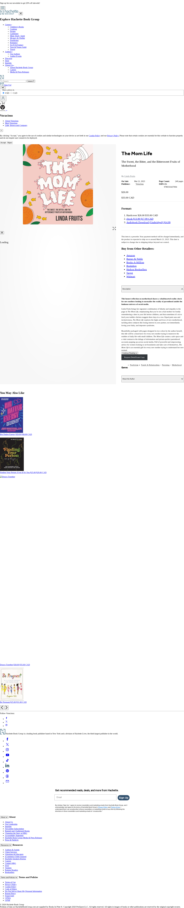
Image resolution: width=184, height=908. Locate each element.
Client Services (11, 852)
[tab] (92, 130)
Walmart (130, 276)
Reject (10, 143)
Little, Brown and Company (16, 125)
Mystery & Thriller (17, 38)
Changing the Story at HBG (16, 833)
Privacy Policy (11, 884)
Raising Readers (11, 870)
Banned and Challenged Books (17, 831)
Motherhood (177, 365)
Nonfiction (14, 40)
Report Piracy (10, 893)
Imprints (8, 63)
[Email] (7, 783)
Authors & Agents (12, 850)
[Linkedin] (7, 767)
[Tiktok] (7, 762)
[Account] (3, 98)
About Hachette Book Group (21, 67)
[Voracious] (6, 110)
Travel (12, 49)
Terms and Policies (8, 877)
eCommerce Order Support (15, 856)
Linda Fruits (129, 176)
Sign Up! (7, 85)
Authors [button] (8, 52)
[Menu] (3, 8)
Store (7, 61)
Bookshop (131, 266)
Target (129, 273)
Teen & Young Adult (18, 47)
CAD (15, 93)
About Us (9, 822)
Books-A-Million (135, 262)
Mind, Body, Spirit (17, 36)
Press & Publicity (12, 840)
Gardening (14, 34)
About (3, 817)
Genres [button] (8, 25)
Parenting (165, 365)
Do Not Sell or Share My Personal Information (23, 891)
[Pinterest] (7, 772)
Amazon (130, 255)
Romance (14, 43)
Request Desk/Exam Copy (134, 357)
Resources (5, 845)
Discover (8, 58)
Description (126, 289)
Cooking (13, 29)
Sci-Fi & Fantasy (16, 45)
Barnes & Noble (134, 259)
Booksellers (9, 872)
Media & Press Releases (19, 72)
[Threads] (7, 778)
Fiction (13, 31)
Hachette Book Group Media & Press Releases (23, 838)
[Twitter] (7, 746)
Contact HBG (10, 863)
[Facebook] (7, 741)
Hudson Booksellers (136, 269)
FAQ (7, 866)
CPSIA (8, 898)
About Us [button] (9, 65)
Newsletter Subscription (14, 829)
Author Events (16, 56)
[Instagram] (7, 751)
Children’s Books (17, 27)
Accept (3, 143)
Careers (13, 70)
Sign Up (123, 797)
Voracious (140, 184)
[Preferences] (3, 87)
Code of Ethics (11, 889)
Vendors (8, 868)
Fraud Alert (9, 896)
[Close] (2, 232)
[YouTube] (7, 757)
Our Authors (15, 54)
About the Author (128, 379)
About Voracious (11, 121)
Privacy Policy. (113, 136)
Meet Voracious (11, 123)
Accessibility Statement (14, 835)
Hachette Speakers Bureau (15, 859)
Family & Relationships (150, 365)
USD (7, 93)
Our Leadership (11, 824)
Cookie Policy (94, 136)
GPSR (7, 900)
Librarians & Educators (14, 854)
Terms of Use (10, 882)
